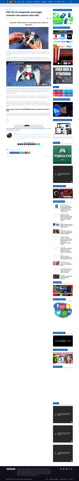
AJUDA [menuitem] (22, 1)
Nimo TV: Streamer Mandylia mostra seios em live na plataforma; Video (66, 257)
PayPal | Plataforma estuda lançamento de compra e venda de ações (66, 226)
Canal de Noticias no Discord (37, 128)
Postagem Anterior (10, 156)
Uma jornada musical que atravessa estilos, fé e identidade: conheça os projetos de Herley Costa (66, 250)
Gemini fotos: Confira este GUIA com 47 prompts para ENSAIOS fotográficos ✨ (66, 232)
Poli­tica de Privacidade (53, 479)
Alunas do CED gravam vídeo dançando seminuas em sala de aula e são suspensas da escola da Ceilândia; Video (66, 208)
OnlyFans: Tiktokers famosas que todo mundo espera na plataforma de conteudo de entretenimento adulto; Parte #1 (66, 241)
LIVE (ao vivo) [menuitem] (58, 1)
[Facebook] (47, 18)
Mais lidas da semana (59, 201)
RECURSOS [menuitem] (43, 1)
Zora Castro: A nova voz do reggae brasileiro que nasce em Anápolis (66, 271)
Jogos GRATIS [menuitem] (36, 1)
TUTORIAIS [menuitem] (50, 1)
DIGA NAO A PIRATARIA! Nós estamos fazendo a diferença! (66, 277)
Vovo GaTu (7, 121)
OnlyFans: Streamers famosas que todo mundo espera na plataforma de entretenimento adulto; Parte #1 (66, 218)
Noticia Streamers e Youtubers (18, 9)
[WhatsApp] (50, 18)
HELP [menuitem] (63, 1)
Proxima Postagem (47, 156)
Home (46, 479)
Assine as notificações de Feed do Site (14, 128)
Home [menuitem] (19, 1)
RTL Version (70, 479)
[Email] (29, 153)
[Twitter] (49, 18)
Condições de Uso (63, 479)
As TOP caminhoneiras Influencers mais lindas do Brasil (66, 264)
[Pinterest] (26, 153)
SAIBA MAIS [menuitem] (28, 1)
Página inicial (8, 9)
